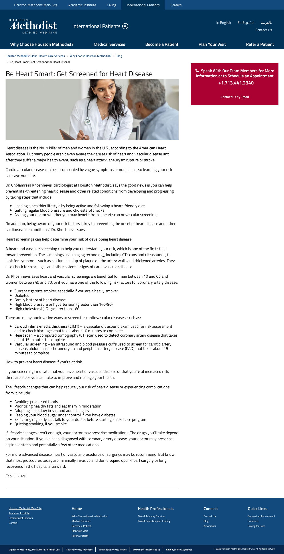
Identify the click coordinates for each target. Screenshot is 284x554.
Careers (175, 5)
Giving (111, 5)
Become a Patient (161, 44)
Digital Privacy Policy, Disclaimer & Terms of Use (34, 549)
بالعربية (266, 22)
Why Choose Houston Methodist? (41, 44)
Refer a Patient (260, 44)
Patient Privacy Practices (79, 549)
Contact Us (210, 516)
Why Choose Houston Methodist (90, 516)
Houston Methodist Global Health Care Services (35, 56)
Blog (119, 56)
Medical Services (109, 44)
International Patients (143, 5)
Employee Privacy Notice (179, 549)
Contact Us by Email (235, 96)
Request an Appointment (261, 516)
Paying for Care (256, 526)
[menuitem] (35, 5)
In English (223, 22)
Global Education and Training (154, 521)
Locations (253, 521)
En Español (246, 22)
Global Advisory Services (152, 516)
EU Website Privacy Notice (113, 549)
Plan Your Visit (212, 44)
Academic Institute (82, 5)
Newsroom (210, 526)
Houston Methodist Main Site (35, 5)
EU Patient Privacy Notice (146, 549)
